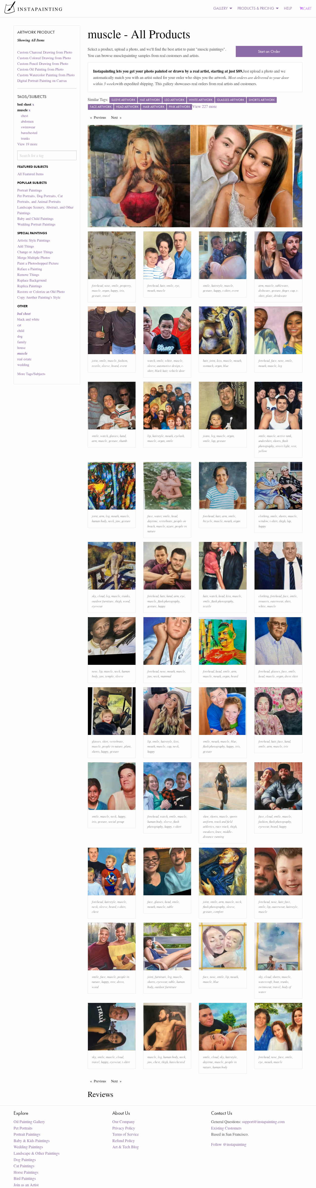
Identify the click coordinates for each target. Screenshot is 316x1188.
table (170, 906)
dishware (264, 290)
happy (114, 290)
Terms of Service (125, 1134)
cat (19, 325)
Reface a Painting (29, 269)
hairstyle (217, 285)
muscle (96, 290)
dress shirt (291, 676)
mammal (166, 676)
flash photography (169, 601)
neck (111, 521)
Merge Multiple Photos (33, 257)
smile (115, 285)
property (125, 285)
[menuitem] (221, 8)
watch (151, 360)
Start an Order (269, 51)
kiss (219, 360)
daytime (152, 521)
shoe (206, 816)
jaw (118, 521)
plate (269, 295)
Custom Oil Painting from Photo (40, 69)
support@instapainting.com (263, 1121)
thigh (282, 521)
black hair (161, 370)
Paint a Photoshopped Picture (38, 263)
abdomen (27, 121)
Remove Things (28, 274)
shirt (288, 601)
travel (106, 295)
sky (94, 596)
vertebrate (165, 521)
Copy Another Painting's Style (38, 297)
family (21, 342)
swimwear (28, 127)
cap (292, 290)
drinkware (280, 295)
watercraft (265, 981)
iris (121, 290)
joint (95, 360)
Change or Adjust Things (35, 251)
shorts (277, 441)
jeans (206, 436)
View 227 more (204, 106)
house (21, 347)
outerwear (276, 601)
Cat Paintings (24, 1165)
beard (114, 366)
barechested (29, 132)
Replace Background (31, 280)
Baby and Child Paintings (35, 218)
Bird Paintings (25, 1178)
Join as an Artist (26, 1184)
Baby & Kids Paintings (32, 1140)
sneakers (208, 831)
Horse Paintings (26, 1172)
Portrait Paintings (29, 190)
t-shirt (226, 290)
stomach (208, 366)
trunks (25, 138)
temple (109, 676)
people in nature (112, 746)
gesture (96, 295)
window (263, 521)
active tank (284, 436)
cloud (101, 596)
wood (126, 601)
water (157, 516)
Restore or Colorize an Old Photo (41, 291)
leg (280, 366)
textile (96, 366)
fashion (122, 360)
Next (117, 117)
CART (307, 8)
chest (24, 115)
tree (113, 981)
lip (149, 436)
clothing (263, 516)
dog (19, 336)
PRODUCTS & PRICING (255, 8)
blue (226, 366)
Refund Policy (123, 1140)
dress (120, 981)
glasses (113, 436)
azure (170, 526)
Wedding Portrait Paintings (36, 224)
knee (218, 831)
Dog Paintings (25, 1159)
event (235, 290)
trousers (263, 601)
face (273, 360)
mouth (151, 290)
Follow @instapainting (228, 1144)
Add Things (25, 246)
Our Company (123, 1121)
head (174, 516)
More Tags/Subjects (31, 373)
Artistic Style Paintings (33, 240)
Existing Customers (226, 1128)
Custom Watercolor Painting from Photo (46, 75)
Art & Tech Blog (125, 1146)
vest (293, 446)
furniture (160, 977)
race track (222, 826)
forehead (97, 285)
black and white (28, 319)
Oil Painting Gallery (29, 1121)
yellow (262, 451)
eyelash (179, 436)
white (168, 360)
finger (285, 290)
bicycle (207, 521)
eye (177, 285)
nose (107, 285)
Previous (101, 117)
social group (116, 821)
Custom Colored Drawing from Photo (44, 58)
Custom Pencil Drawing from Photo (42, 63)
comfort (218, 911)
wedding (23, 364)
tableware (281, 285)
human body (99, 521)
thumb (123, 441)
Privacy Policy (123, 1128)
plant (127, 746)
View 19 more (27, 144)
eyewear (97, 606)
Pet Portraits (23, 1128)
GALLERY (220, 8)
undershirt (265, 441)
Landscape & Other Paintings (36, 1153)
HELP (288, 8)
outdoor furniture (103, 601)
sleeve (106, 366)
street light (283, 446)
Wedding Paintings (28, 1146)
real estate (24, 359)
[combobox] (46, 155)
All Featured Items (30, 174)
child (20, 330)
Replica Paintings (29, 286)
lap (213, 441)
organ (105, 290)
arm (260, 285)
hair (162, 285)
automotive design (168, 366)
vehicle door (177, 370)
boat (276, 981)
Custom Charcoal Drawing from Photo (44, 52)
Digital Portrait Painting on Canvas (42, 80)
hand (123, 436)
